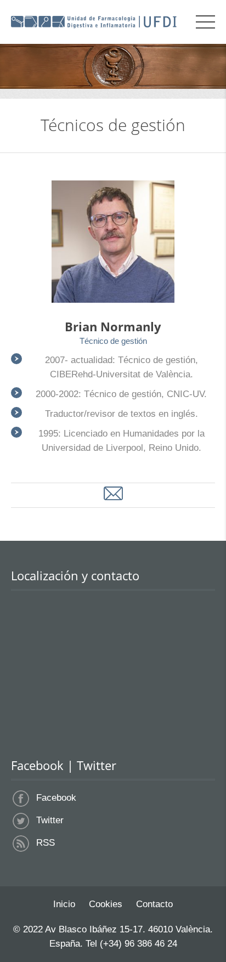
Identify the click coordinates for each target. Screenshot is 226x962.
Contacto (154, 904)
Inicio (64, 904)
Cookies (105, 904)
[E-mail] (113, 493)
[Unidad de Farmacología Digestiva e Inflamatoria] (94, 21)
